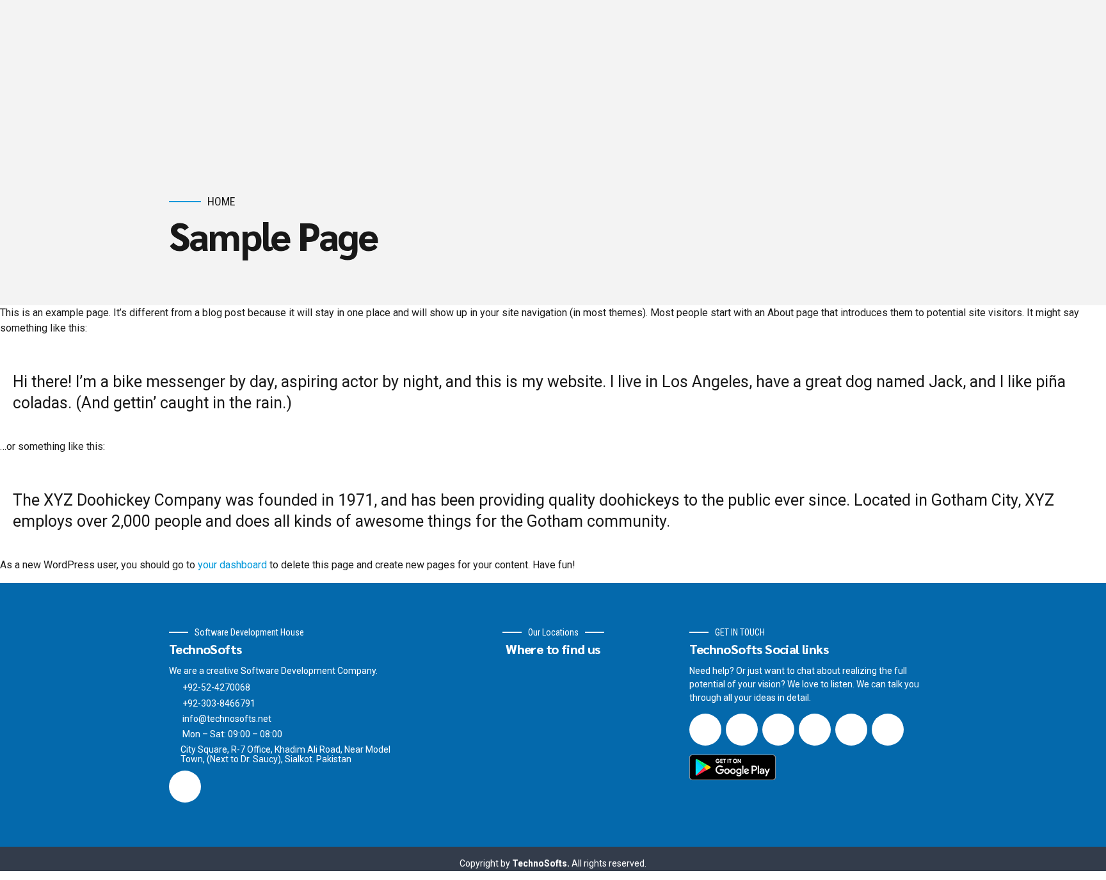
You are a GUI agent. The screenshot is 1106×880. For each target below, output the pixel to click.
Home (221, 201)
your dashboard (232, 565)
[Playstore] (732, 768)
